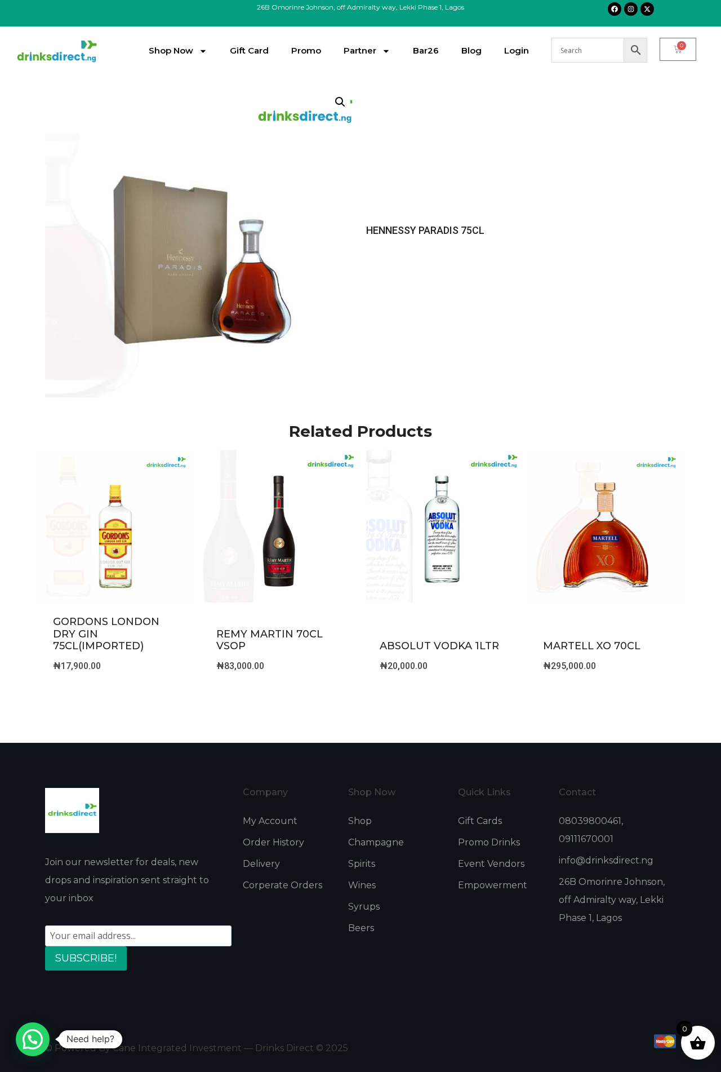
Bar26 (426, 50)
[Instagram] (631, 9)
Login (516, 50)
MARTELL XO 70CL (591, 646)
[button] (340, 102)
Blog (471, 50)
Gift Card (249, 50)
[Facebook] (614, 9)
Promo (306, 50)
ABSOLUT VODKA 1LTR (439, 646)
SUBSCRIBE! (86, 958)
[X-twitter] (647, 9)
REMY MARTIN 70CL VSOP (269, 640)
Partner (360, 50)
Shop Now (171, 50)
